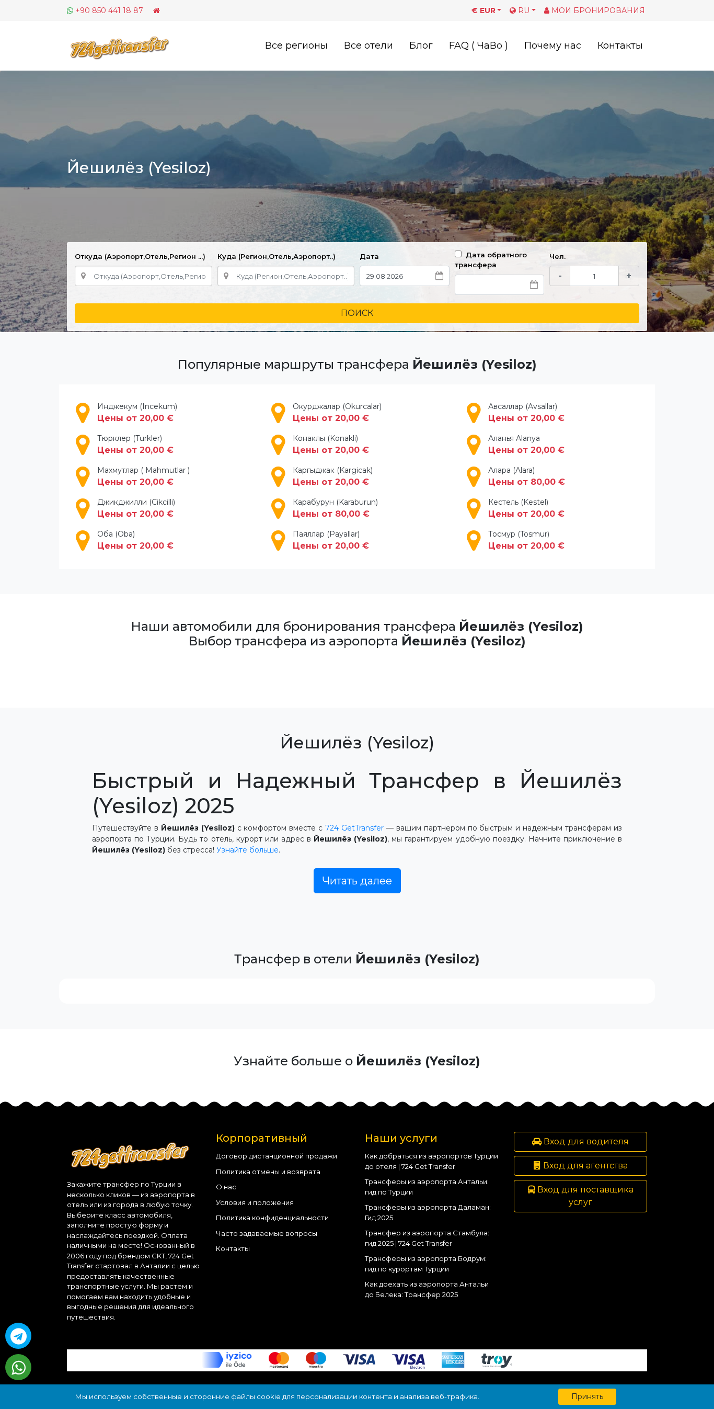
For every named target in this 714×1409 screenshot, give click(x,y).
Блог (421, 45)
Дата (369, 256)
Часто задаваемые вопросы (266, 1233)
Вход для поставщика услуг (584, 1196)
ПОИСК (357, 313)
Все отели (368, 45)
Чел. (557, 256)
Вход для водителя (585, 1141)
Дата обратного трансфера (491, 260)
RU (522, 10)
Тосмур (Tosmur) (526, 540)
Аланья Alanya (526, 444)
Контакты (620, 45)
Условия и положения (255, 1202)
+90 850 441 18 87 (109, 10)
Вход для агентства (584, 1166)
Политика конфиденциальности (272, 1217)
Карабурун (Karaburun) (335, 508)
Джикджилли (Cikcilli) (136, 508)
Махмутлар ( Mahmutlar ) (143, 476)
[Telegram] (18, 1336)
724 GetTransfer (354, 828)
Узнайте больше (247, 850)
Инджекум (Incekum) (137, 412)
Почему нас (552, 45)
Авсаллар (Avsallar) (526, 412)
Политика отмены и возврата (268, 1171)
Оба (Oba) (135, 540)
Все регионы (296, 45)
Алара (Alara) (526, 476)
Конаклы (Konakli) (331, 444)
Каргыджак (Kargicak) (333, 476)
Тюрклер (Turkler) (135, 444)
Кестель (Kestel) (526, 508)
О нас (226, 1187)
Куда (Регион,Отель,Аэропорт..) (276, 256)
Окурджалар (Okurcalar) (337, 412)
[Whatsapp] (18, 1367)
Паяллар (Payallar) (331, 540)
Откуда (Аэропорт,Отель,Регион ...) (140, 256)
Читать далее (357, 880)
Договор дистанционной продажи (276, 1156)
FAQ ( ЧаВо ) (478, 45)
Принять (587, 1396)
